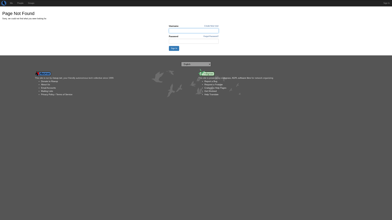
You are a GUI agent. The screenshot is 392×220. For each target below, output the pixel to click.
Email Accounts (48, 88)
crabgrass (226, 78)
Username (173, 26)
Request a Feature (213, 84)
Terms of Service (64, 94)
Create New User (211, 26)
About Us (45, 84)
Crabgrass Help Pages (215, 88)
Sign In (386, 3)
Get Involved (210, 91)
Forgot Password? (211, 36)
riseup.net (57, 78)
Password (173, 36)
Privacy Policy (47, 94)
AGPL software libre (241, 78)
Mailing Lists (47, 91)
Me (11, 3)
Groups (31, 3)
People (20, 3)
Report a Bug (210, 81)
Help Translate (211, 94)
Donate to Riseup (49, 81)
